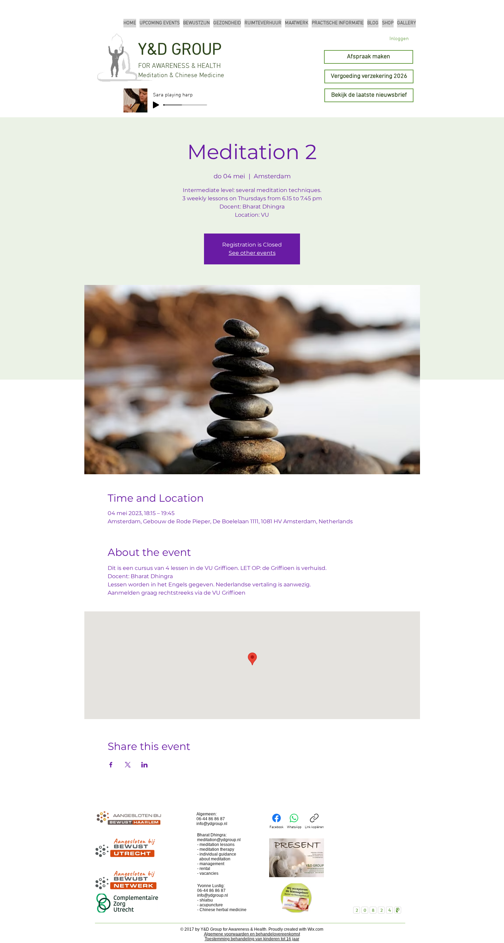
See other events (252, 253)
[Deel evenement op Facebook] (111, 764)
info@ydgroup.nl (211, 823)
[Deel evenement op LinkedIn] (144, 764)
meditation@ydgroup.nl (219, 839)
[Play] (156, 105)
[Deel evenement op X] (127, 764)
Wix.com (315, 929)
